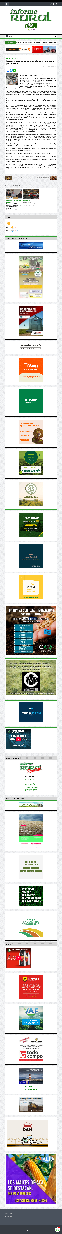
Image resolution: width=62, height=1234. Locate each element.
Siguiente (45, 176)
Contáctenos (8, 1219)
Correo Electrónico (51, 66)
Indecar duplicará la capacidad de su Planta (29, 202)
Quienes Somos (8, 1213)
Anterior (16, 176)
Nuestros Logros (8, 1216)
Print (44, 66)
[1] (57, 1230)
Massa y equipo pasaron (42, 177)
